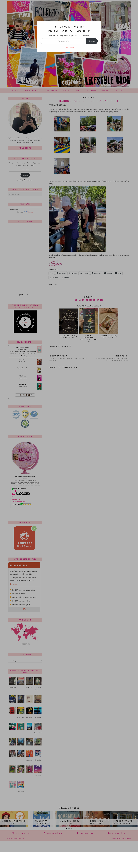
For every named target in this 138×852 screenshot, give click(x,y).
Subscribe (92, 41)
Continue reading (69, 47)
